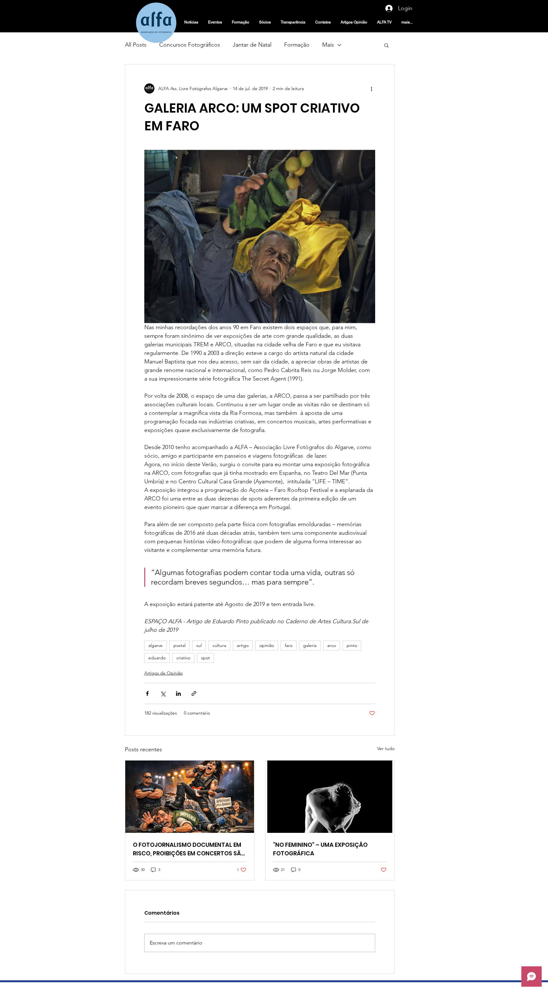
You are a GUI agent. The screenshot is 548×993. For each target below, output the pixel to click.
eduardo (157, 658)
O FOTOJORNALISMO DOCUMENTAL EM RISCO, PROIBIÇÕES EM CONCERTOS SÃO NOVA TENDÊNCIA (189, 849)
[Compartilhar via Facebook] (147, 693)
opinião (266, 645)
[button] (386, 45)
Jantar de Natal (252, 44)
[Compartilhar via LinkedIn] (178, 693)
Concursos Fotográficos (189, 44)
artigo (243, 645)
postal (179, 645)
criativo (183, 658)
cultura (219, 645)
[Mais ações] (371, 88)
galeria (309, 645)
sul (199, 645)
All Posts (136, 44)
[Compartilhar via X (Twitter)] (163, 693)
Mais (328, 44)
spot (205, 658)
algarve (155, 645)
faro (288, 645)
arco (331, 645)
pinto (352, 645)
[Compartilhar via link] (194, 693)
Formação (297, 44)
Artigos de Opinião (163, 673)
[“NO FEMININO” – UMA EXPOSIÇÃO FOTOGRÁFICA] (329, 797)
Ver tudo (386, 748)
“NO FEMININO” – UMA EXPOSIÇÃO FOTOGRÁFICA (320, 849)
